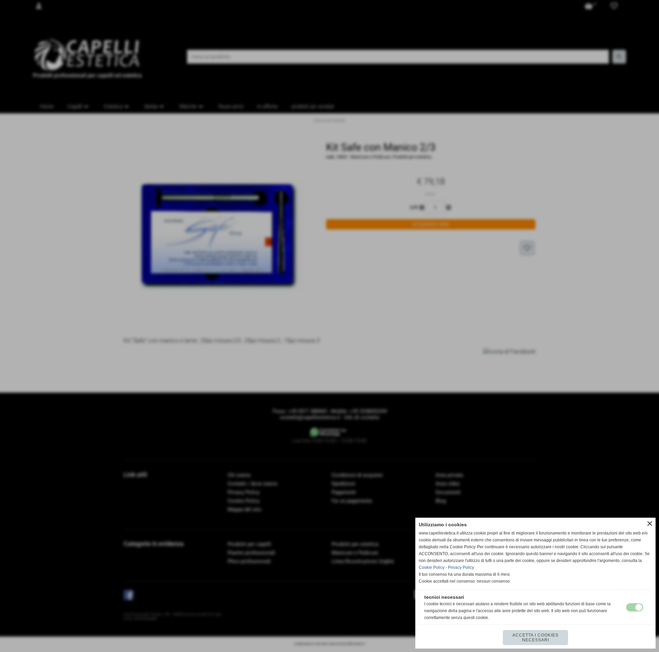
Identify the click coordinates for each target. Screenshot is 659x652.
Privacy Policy (461, 567)
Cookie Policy (431, 567)
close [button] (650, 523)
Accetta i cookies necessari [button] (535, 637)
